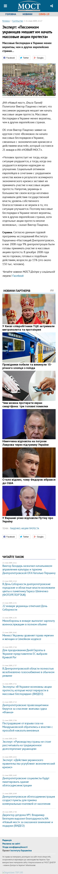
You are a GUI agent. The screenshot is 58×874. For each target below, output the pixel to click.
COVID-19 (44, 14)
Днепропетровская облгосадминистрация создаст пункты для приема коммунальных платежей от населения (28, 800)
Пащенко (15, 528)
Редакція (7, 840)
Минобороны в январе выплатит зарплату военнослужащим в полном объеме (28, 622)
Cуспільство (17, 21)
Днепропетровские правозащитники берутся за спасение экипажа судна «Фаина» (25, 708)
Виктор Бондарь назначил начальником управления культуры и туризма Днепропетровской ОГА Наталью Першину (28, 569)
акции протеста (30, 528)
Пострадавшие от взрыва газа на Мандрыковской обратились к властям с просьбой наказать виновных (27, 726)
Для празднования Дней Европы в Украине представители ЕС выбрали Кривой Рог (24, 653)
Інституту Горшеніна (21, 850)
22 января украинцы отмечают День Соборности (24, 607)
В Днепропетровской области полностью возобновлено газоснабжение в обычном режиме (28, 672)
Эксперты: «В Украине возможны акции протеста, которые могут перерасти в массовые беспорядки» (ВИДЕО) (27, 690)
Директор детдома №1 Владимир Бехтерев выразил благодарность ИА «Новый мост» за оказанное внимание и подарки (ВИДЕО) (27, 820)
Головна (10, 14)
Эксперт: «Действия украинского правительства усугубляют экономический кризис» (28, 763)
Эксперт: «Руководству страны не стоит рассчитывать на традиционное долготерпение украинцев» (26, 745)
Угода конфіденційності (15, 846)
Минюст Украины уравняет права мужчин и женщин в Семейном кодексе (28, 637)
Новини (27, 14)
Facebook (17, 275)
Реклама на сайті (11, 843)
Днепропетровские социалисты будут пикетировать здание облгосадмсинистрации (25, 781)
